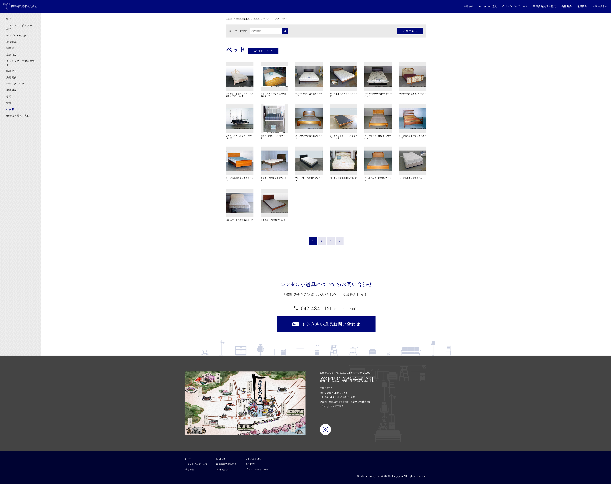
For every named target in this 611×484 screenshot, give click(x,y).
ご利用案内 (410, 31)
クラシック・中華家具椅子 (20, 63)
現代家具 (11, 42)
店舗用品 (11, 90)
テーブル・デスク (16, 35)
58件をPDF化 (263, 51)
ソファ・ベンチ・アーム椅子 (20, 27)
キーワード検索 (238, 31)
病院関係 (11, 77)
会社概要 (566, 6)
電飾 (8, 103)
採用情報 (582, 6)
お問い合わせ (600, 6)
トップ (229, 18)
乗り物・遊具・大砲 (18, 115)
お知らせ (468, 6)
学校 (8, 96)
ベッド (10, 109)
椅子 (8, 19)
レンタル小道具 (488, 6)
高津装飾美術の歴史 (544, 6)
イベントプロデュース (515, 6)
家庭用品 (11, 54)
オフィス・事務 (15, 84)
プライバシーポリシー (257, 469)
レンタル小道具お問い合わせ (331, 324)
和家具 (10, 48)
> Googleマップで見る (332, 406)
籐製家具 (11, 71)
